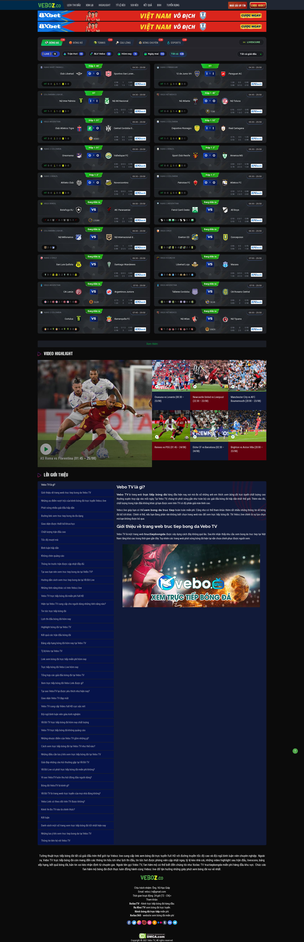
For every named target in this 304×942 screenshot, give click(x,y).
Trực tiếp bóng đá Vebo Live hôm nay (59, 667)
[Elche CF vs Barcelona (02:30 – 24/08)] (209, 426)
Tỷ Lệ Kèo (120, 5)
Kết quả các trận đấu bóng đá (56, 635)
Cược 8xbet (258, 5)
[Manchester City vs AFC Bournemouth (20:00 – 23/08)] (247, 375)
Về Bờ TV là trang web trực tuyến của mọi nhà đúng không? (71, 793)
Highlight (104, 5)
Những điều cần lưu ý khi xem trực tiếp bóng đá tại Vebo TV (71, 754)
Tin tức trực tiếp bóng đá (53, 611)
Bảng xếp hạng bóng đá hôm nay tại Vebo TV (63, 643)
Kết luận (45, 817)
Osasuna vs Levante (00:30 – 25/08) (169, 399)
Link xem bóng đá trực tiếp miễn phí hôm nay (63, 659)
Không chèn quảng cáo (52, 555)
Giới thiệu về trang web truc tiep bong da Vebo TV (66, 492)
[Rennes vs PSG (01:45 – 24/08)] (171, 426)
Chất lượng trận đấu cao (53, 531)
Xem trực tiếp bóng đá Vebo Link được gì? (62, 683)
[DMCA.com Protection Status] (152, 935)
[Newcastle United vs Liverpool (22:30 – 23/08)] (209, 375)
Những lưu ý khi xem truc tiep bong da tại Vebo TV (66, 833)
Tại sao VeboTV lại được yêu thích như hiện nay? (65, 691)
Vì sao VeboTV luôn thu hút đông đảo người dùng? (66, 777)
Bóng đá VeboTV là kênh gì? (55, 785)
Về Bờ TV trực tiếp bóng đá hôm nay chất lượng (65, 722)
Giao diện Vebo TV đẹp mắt (55, 698)
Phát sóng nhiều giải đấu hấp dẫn (57, 507)
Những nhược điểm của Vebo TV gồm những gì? (65, 738)
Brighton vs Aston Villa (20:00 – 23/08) (247, 449)
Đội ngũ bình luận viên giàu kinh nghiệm (60, 714)
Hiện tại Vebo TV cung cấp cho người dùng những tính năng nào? (73, 603)
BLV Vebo (102, 53)
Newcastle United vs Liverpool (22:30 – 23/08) (208, 399)
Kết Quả (148, 5)
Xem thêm (152, 344)
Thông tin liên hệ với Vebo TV (55, 840)
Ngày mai (156, 53)
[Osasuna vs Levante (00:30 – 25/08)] (171, 375)
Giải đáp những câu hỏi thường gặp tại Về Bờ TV (65, 762)
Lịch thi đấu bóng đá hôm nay (56, 619)
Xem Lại (89, 5)
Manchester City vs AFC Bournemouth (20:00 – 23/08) (246, 399)
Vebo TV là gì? (48, 484)
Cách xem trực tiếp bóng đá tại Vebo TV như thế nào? (68, 746)
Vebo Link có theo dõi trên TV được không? (63, 801)
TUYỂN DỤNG (173, 5)
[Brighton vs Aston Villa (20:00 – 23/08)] (247, 426)
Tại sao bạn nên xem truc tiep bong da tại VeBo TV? (67, 571)
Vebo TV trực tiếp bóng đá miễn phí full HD (62, 596)
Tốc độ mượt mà (49, 539)
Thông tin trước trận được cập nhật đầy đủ (62, 564)
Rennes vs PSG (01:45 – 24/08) (170, 447)
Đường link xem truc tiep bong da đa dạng (62, 515)
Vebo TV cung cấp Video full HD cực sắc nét (63, 706)
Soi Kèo (134, 5)
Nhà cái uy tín (238, 5)
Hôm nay (129, 53)
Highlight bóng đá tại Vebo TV (56, 627)
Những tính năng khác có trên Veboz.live (61, 587)
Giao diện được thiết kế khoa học (58, 523)
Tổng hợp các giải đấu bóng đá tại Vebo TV (62, 675)
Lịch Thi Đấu (74, 5)
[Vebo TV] (50, 4)
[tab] (52, 42)
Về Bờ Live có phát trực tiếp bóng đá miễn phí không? (68, 769)
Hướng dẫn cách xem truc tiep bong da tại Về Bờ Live (67, 580)
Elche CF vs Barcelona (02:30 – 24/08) (208, 449)
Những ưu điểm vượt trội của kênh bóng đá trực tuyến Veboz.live (73, 500)
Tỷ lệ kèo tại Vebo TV (51, 651)
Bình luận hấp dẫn (50, 548)
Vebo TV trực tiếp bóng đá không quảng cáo (63, 730)
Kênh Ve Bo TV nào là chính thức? (58, 809)
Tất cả (177, 53)
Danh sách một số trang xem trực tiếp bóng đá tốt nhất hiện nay (73, 825)
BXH (159, 5)
